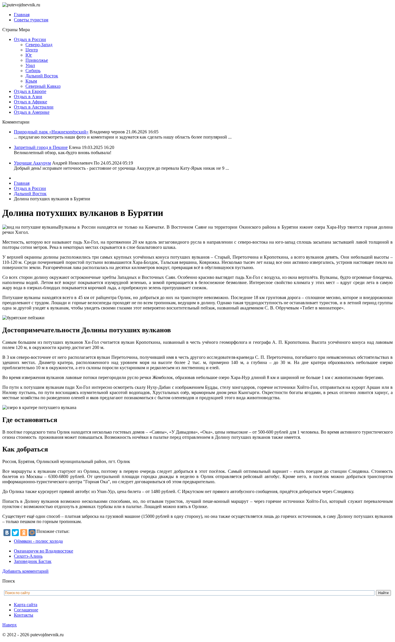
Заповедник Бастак (32, 561)
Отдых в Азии (28, 96)
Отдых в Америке (31, 112)
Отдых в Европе (30, 91)
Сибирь (32, 70)
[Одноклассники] (23, 532)
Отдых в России (30, 39)
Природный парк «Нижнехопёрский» (51, 131)
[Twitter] (15, 532)
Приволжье (36, 60)
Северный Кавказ (42, 86)
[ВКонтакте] (6, 532)
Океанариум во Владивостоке (43, 550)
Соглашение (26, 609)
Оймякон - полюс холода (38, 541)
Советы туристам (31, 19)
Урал (30, 65)
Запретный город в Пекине (41, 147)
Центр (31, 49)
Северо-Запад (38, 44)
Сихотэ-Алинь (28, 556)
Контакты (23, 615)
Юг (28, 55)
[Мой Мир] (32, 532)
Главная (21, 14)
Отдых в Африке (30, 101)
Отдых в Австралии (33, 106)
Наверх (9, 624)
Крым (31, 81)
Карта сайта (25, 604)
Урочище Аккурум (32, 162)
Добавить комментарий (25, 571)
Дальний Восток (41, 75)
